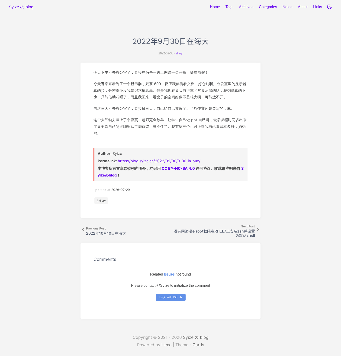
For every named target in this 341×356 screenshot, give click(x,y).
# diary (101, 200)
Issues (169, 274)
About (303, 7)
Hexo (166, 344)
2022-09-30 (165, 53)
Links (317, 7)
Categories (268, 7)
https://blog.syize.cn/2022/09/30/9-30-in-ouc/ (159, 161)
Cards (198, 344)
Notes (287, 7)
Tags (229, 7)
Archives (246, 7)
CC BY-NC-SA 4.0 (178, 168)
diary (179, 53)
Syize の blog (196, 337)
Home (215, 7)
